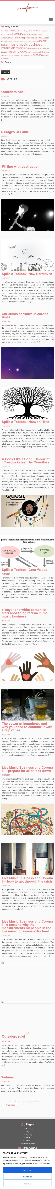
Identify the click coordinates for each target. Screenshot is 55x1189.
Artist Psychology (27, 1129)
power (47, 48)
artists (13, 31)
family (43, 38)
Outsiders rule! (13, 91)
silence (46, 52)
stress (30, 55)
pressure (4, 51)
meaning (35, 41)
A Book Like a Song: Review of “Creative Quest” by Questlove (26, 461)
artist (7, 30)
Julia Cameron (18, 41)
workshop (4, 58)
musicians (22, 48)
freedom (4, 41)
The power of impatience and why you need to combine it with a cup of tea (27, 726)
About (28, 1138)
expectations (28, 37)
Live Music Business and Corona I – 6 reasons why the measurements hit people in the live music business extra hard (27, 926)
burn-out (32, 31)
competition (44, 31)
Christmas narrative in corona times (25, 315)
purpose (30, 51)
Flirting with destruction (21, 166)
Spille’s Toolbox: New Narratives (27, 273)
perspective (40, 48)
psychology (17, 51)
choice (38, 31)
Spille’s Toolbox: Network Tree (25, 421)
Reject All (27, 1183)
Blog (27, 1132)
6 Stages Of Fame (15, 131)
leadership (28, 41)
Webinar (7, 1077)
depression (33, 34)
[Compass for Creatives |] (27, 8)
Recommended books (28, 1143)
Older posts (9, 1105)
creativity (17, 34)
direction (39, 34)
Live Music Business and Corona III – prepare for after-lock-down (27, 769)
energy (18, 37)
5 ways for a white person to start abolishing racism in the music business (25, 612)
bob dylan (26, 31)
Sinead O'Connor (7, 55)
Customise (27, 1176)
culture (26, 34)
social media (23, 55)
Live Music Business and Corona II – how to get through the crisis (27, 880)
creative (9, 34)
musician (8, 47)
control (3, 34)
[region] (27, 1169)
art (2, 30)
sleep (16, 55)
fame (37, 37)
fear (47, 37)
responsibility (38, 52)
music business (30, 44)
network (32, 48)
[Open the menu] (51, 20)
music (13, 44)
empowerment (7, 37)
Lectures (28, 1140)
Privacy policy (28, 1135)
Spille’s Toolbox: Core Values (24, 569)
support (45, 55)
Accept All (27, 1170)
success (38, 55)
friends (10, 41)
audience (19, 30)
